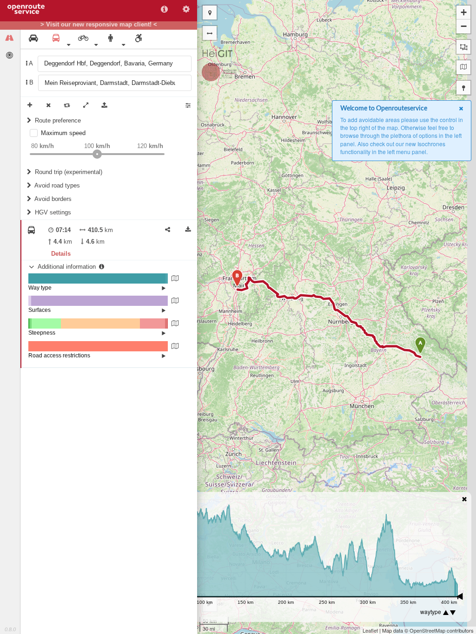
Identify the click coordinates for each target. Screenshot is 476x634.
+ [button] (464, 12)
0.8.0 (10, 629)
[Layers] (463, 67)
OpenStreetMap (427, 630)
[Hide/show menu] (210, 33)
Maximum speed (63, 132)
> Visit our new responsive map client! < (98, 24)
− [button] (464, 26)
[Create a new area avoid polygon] (463, 47)
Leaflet (370, 630)
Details (61, 253)
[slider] (97, 154)
